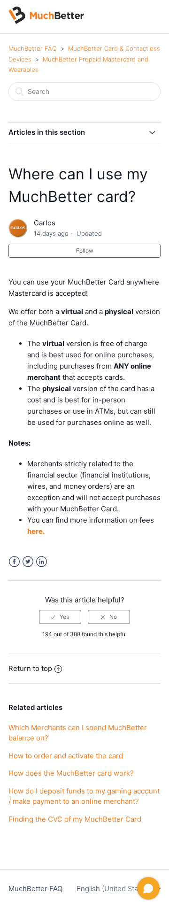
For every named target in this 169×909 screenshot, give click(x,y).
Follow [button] (84, 250)
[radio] (60, 617)
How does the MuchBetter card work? (71, 773)
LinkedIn (41, 562)
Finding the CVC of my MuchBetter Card (74, 819)
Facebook (14, 562)
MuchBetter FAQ (32, 48)
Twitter (28, 562)
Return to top (30, 668)
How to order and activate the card (65, 755)
